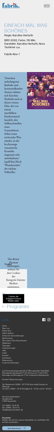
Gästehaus (6, 343)
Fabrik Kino (6, 331)
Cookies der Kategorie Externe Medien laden (13, 298)
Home (4, 326)
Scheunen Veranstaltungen (13, 336)
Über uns (5, 328)
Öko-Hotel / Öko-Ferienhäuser (14, 341)
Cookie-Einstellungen (10, 363)
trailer (4, 353)
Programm (17, 306)
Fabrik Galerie (8, 333)
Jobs (4, 350)
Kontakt (5, 355)
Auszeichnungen (9, 348)
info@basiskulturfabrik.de (12, 410)
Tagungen (6, 345)
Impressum (6, 358)
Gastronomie (7, 338)
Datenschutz (7, 360)
